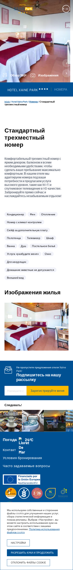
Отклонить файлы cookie (28, 562)
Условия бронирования (22, 458)
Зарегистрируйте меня (48, 390)
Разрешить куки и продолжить (32, 552)
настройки (18, 542)
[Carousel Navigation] (66, 69)
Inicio (7, 101)
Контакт (9, 450)
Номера (60, 89)
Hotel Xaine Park (20, 101)
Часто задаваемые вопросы (26, 466)
